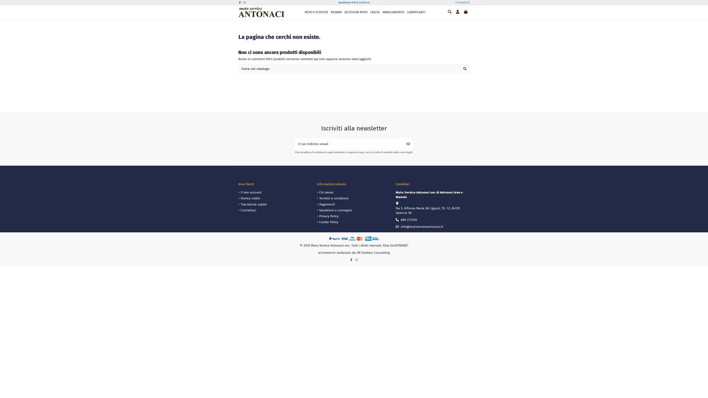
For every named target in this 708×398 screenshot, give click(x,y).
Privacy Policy (329, 216)
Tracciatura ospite (254, 204)
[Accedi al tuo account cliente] (457, 12)
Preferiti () (464, 2)
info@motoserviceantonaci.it (422, 227)
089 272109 (409, 220)
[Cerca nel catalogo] (465, 69)
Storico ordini (250, 198)
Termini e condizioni (333, 198)
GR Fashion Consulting (373, 253)
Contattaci (248, 210)
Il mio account (251, 192)
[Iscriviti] (408, 144)
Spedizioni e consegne (335, 210)
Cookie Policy (328, 222)
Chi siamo (326, 192)
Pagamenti (327, 204)
